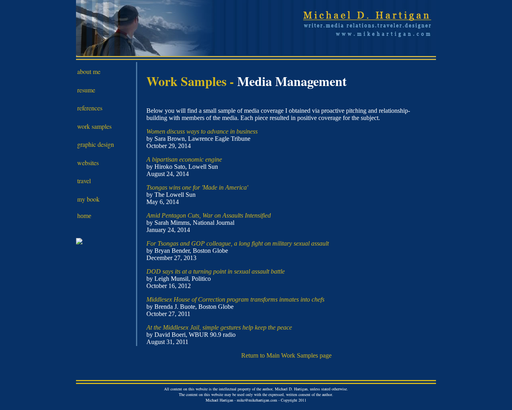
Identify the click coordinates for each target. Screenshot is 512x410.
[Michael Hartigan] (79, 242)
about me (88, 71)
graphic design (95, 144)
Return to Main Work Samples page (286, 355)
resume (86, 90)
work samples (94, 126)
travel (84, 180)
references (89, 108)
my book (88, 199)
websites (88, 162)
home (84, 215)
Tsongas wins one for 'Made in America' (197, 187)
